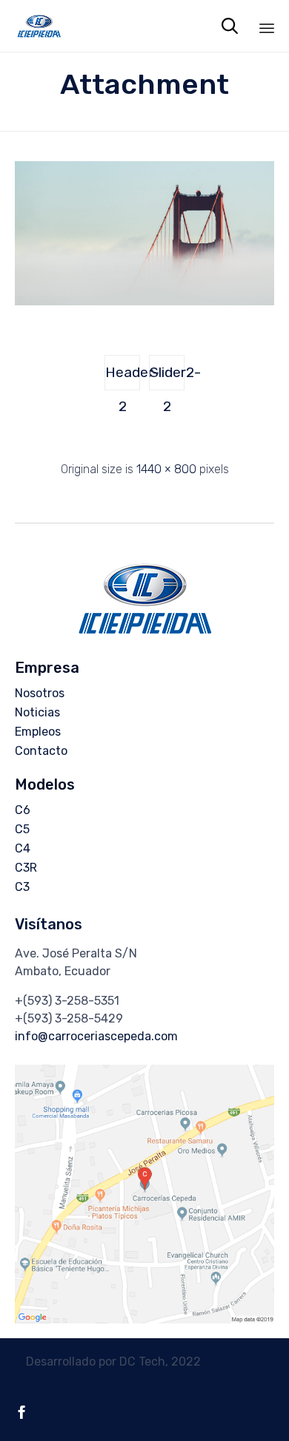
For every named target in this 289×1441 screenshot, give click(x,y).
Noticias (37, 712)
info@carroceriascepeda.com (96, 1036)
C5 (22, 829)
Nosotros (39, 693)
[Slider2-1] (144, 301)
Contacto (41, 751)
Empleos (38, 732)
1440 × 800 (166, 469)
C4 (22, 848)
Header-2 (122, 377)
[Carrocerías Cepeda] (39, 26)
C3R (26, 868)
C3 (22, 887)
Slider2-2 (167, 377)
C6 (22, 810)
